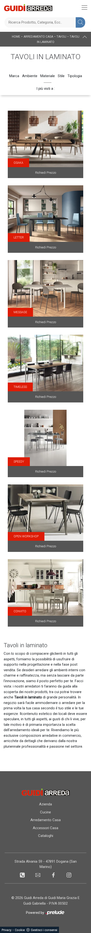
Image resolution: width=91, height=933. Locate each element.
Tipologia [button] (74, 76)
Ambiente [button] (29, 76)
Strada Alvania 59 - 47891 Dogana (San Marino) (46, 864)
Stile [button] (61, 76)
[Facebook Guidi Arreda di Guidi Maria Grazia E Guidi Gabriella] (54, 875)
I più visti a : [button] (45, 88)
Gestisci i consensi (44, 930)
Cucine (45, 812)
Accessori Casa (45, 828)
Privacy (6, 930)
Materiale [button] (47, 76)
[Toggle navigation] (84, 7)
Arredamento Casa (38, 36)
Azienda (45, 804)
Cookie (20, 930)
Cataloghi (45, 836)
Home (16, 36)
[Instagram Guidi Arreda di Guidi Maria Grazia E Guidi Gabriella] (69, 875)
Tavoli (61, 36)
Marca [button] (14, 76)
